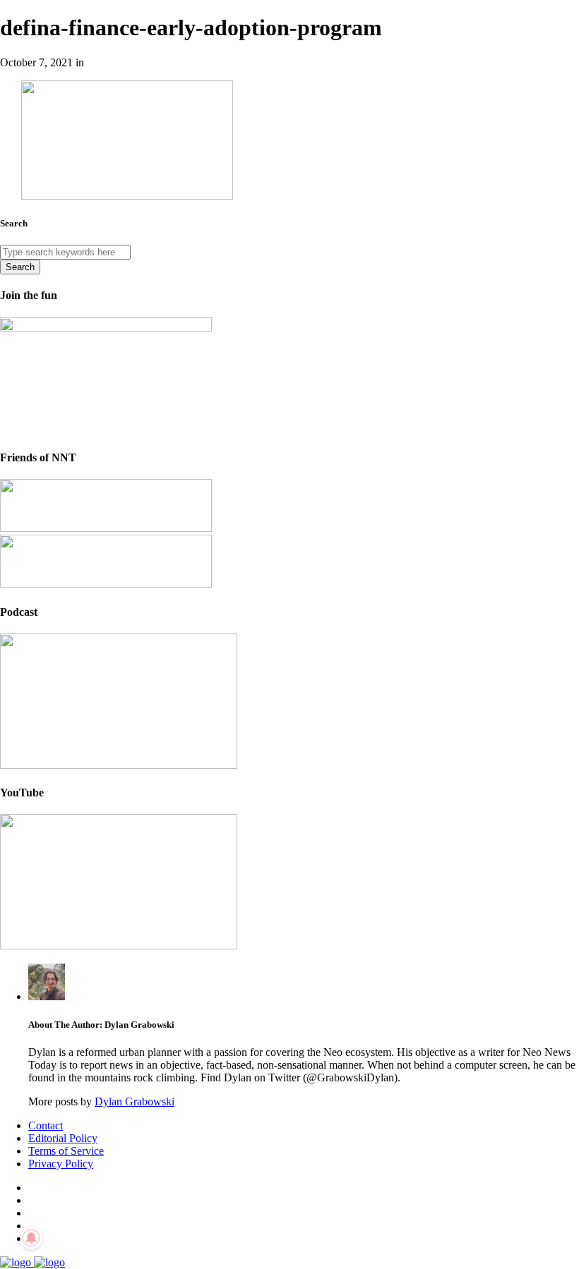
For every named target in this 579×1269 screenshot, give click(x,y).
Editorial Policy (62, 1138)
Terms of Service (66, 1151)
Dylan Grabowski (134, 1101)
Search (20, 267)
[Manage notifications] (31, 1238)
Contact (45, 1125)
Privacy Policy (60, 1164)
